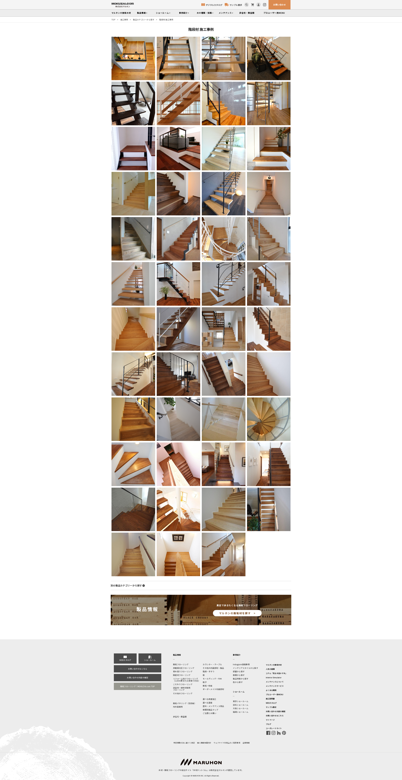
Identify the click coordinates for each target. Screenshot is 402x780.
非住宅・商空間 (247, 12)
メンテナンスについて (275, 681)
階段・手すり (208, 671)
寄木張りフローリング (182, 671)
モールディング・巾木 (212, 678)
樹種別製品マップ (210, 709)
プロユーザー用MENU (274, 694)
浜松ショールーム (240, 704)
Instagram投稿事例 (241, 664)
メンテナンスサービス (275, 686)
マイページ (270, 720)
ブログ (268, 724)
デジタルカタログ (214, 4)
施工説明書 (270, 698)
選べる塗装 (207, 702)
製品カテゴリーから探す (143, 19)
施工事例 (124, 19)
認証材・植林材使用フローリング (181, 688)
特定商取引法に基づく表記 (184, 742)
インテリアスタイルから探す (245, 668)
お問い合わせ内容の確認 (137, 677)
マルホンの (121, 12)
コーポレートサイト (274, 728)
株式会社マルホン (218, 770)
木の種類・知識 (204, 12)
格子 (205, 682)
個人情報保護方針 (204, 742)
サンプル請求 (236, 4)
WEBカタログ (125, 660)
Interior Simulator (273, 677)
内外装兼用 (178, 706)
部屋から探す (238, 671)
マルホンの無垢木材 (274, 664)
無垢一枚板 (207, 685)
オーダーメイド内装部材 (213, 689)
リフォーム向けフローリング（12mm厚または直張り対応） (186, 679)
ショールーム (162, 12)
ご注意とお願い (209, 713)
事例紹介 (183, 12)
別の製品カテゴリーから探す (126, 585)
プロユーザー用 (274, 12)
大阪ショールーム (240, 708)
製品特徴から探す (240, 678)
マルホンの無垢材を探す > (237, 613)
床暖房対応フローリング (183, 668)
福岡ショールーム (240, 712)
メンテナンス (225, 12)
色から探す (237, 682)
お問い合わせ (279, 4)
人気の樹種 (270, 669)
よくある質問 (271, 690)
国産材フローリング (181, 675)
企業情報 (246, 742)
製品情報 (141, 12)
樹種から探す (238, 675)
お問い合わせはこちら (137, 668)
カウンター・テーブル (212, 664)
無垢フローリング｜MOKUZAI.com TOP (137, 686)
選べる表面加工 (209, 699)
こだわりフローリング (182, 684)
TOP (113, 19)
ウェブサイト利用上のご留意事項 (227, 742)
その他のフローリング (182, 693)
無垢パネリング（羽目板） (184, 703)
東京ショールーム (240, 701)
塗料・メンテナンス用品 (213, 706)
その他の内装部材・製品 (213, 668)
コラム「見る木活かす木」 (276, 673)
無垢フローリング (180, 664)
